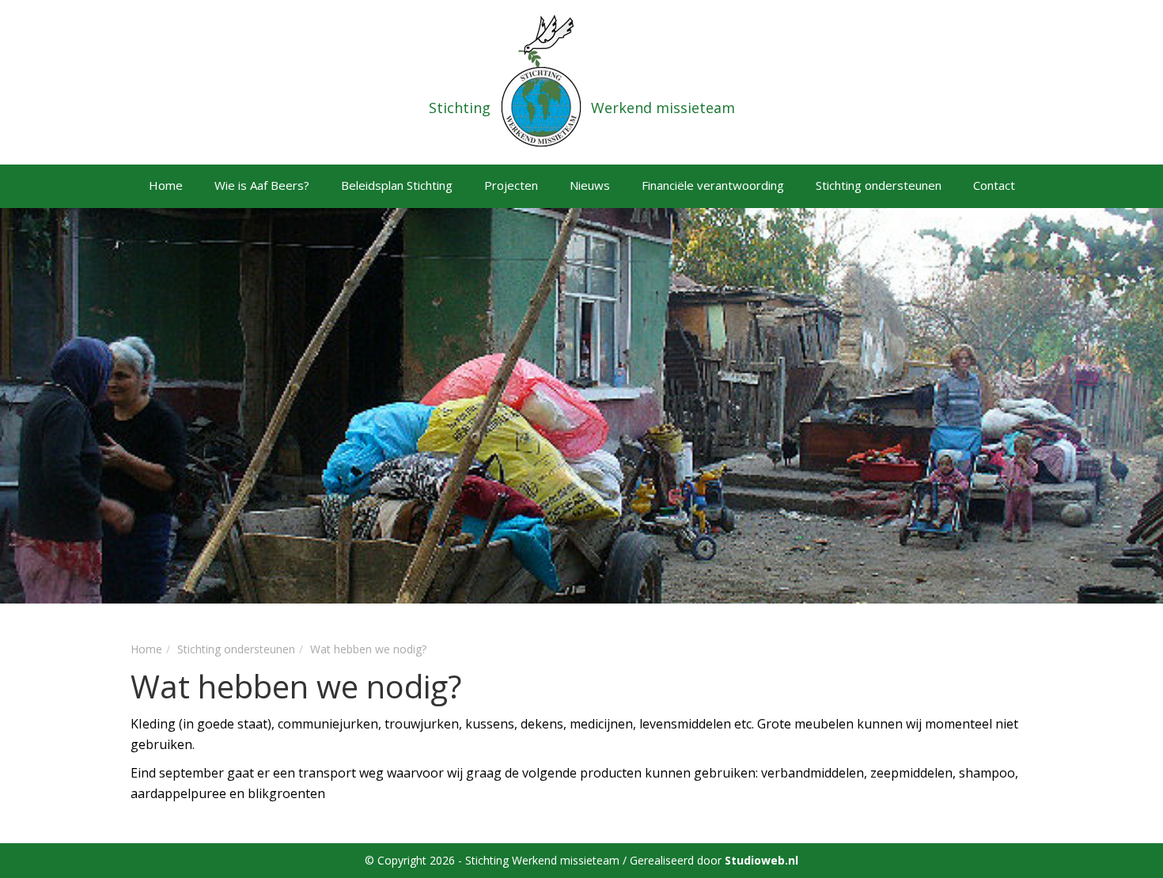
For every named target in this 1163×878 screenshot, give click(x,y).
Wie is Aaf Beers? (261, 185)
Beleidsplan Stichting (397, 185)
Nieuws (590, 185)
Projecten (511, 185)
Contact (994, 185)
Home (166, 185)
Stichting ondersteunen (878, 185)
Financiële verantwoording (713, 185)
